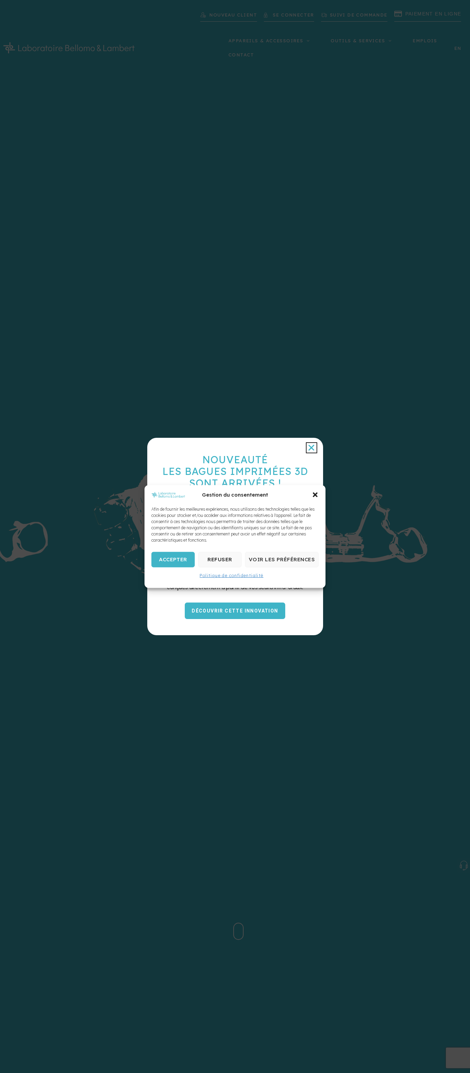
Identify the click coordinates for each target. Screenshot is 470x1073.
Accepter (173, 559)
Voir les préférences (282, 559)
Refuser (219, 559)
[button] (315, 494)
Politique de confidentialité (231, 575)
